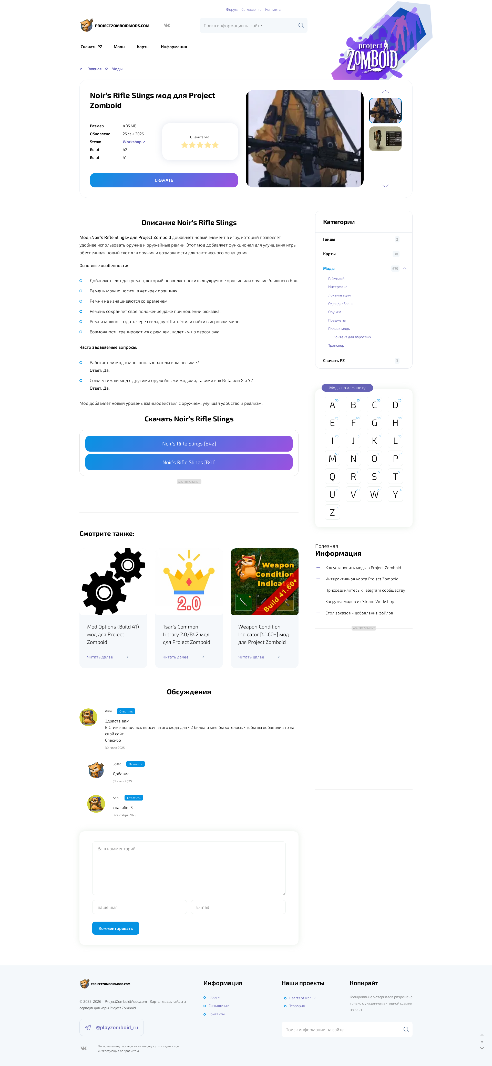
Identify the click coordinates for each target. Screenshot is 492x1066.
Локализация (339, 295)
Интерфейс (337, 286)
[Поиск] (301, 25)
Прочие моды (339, 328)
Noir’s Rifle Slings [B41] (189, 462)
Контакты (273, 9)
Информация (174, 46)
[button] (385, 91)
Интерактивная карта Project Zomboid (361, 578)
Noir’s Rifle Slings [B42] (189, 443)
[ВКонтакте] (167, 25)
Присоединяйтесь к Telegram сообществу (365, 590)
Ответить (126, 711)
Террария (297, 1006)
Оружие (334, 312)
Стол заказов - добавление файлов (359, 612)
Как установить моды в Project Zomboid (363, 567)
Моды (119, 46)
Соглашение (251, 9)
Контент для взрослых (352, 337)
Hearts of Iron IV (302, 998)
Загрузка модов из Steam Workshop (359, 601)
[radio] (184, 146)
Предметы (337, 320)
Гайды (329, 239)
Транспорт (337, 345)
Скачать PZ (91, 46)
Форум (232, 9)
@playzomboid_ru (117, 1027)
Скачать (164, 180)
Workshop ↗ (134, 141)
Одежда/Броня (341, 303)
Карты (143, 46)
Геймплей (336, 278)
